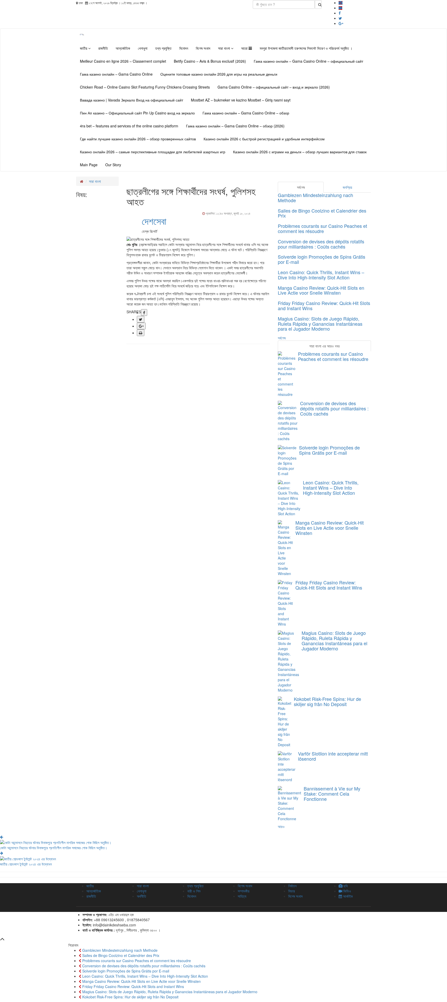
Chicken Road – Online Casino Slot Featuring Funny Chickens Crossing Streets (145, 87)
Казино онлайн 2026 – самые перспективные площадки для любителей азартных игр (152, 151)
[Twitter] (340, 18)
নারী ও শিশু (193, 891)
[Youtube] (340, 7)
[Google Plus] (341, 23)
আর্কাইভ (347, 896)
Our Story (113, 164)
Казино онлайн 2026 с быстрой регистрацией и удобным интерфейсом (264, 138)
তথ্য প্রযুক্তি (163, 48)
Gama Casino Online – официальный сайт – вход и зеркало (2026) (274, 87)
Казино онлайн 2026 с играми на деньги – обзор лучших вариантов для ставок (300, 151)
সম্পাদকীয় (243, 891)
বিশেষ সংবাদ (203, 48)
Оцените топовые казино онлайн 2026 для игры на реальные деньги (218, 74)
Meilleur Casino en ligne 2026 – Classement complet (123, 61)
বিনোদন (183, 48)
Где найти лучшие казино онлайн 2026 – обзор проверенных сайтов (138, 138)
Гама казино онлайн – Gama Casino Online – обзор (246, 112)
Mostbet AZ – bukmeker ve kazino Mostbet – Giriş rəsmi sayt (240, 100)
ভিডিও (346, 891)
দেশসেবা (154, 220)
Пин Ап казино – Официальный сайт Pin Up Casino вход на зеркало (137, 112)
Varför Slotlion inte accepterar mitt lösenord (333, 756)
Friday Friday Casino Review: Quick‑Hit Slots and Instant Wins (324, 305)
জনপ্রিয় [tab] (347, 187)
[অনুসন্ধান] (318, 4)
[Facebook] (340, 13)
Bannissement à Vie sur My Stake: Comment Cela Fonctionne (332, 793)
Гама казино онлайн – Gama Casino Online (116, 74)
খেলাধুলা (142, 48)
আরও (281, 826)
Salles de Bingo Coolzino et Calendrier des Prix (322, 213)
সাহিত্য (242, 896)
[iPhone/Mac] (340, 2)
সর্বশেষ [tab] (301, 187)
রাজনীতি (103, 48)
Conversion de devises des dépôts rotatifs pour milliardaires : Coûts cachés (321, 244)
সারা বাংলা (224, 48)
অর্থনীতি (141, 896)
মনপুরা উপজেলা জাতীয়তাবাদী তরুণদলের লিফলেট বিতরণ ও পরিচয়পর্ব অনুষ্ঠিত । (306, 48)
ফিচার (291, 891)
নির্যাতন (292, 885)
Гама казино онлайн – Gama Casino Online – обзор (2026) (235, 125)
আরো (245, 48)
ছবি (345, 885)
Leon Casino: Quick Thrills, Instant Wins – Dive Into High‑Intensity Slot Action (321, 275)
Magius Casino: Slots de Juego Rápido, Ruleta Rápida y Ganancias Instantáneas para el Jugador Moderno (320, 323)
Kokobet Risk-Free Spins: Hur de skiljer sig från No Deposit (327, 701)
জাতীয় (84, 48)
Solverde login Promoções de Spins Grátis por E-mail (321, 259)
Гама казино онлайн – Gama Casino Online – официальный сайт (308, 61)
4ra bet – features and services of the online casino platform (129, 125)
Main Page (89, 164)
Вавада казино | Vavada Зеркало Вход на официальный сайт (131, 100)
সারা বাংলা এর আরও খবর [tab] (324, 345)
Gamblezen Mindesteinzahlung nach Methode (315, 198)
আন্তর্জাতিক (123, 48)
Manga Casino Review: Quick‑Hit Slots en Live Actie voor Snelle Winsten (321, 290)
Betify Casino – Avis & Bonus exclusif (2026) (210, 61)
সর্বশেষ (282, 337)
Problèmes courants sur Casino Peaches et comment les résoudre (322, 228)
